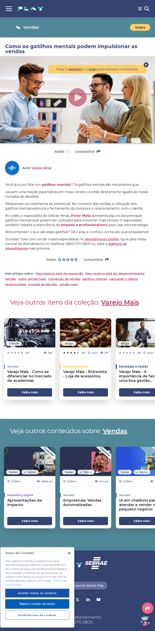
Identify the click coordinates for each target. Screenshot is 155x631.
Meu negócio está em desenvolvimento (115, 273)
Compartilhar (85, 151)
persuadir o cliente (124, 279)
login (93, 69)
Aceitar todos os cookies (37, 593)
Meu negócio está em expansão (59, 273)
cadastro (75, 69)
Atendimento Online (101, 239)
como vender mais (32, 279)
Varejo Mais (120, 302)
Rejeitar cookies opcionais (37, 603)
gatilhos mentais (95, 279)
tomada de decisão (42, 284)
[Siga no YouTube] (98, 600)
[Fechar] (69, 553)
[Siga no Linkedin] (88, 600)
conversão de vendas (64, 279)
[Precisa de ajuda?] (145, 621)
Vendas (10, 279)
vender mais (68, 284)
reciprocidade (15, 284)
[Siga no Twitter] (77, 600)
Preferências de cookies (37, 615)
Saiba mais (30, 392)
